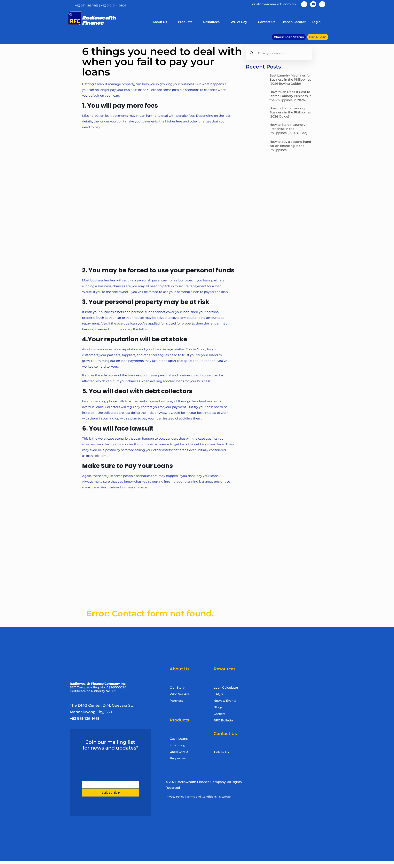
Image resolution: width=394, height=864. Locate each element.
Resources (211, 22)
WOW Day (238, 22)
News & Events (225, 701)
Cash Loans (179, 739)
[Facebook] (304, 4)
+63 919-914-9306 (113, 6)
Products (185, 22)
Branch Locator (294, 22)
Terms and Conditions (202, 796)
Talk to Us (221, 752)
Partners (176, 701)
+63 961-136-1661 (86, 6)
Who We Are (179, 694)
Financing (177, 745)
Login (316, 22)
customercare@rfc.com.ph (274, 4)
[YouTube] (313, 4)
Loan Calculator (226, 687)
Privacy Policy (175, 796)
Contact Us (266, 22)
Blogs (218, 707)
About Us (159, 22)
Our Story (177, 687)
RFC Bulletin (223, 720)
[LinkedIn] (322, 4)
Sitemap (225, 796)
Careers (220, 714)
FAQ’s (218, 694)
